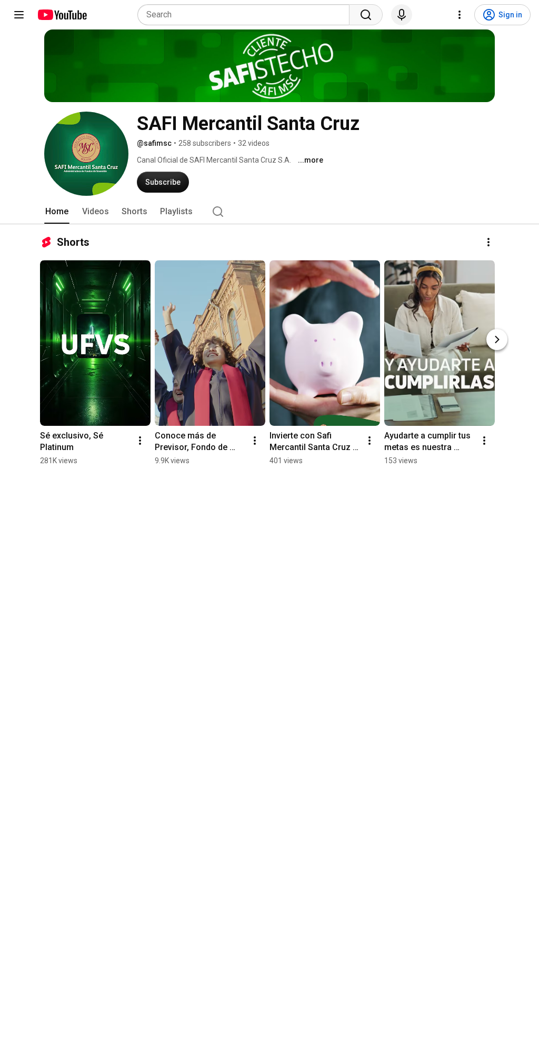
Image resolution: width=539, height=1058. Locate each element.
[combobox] (246, 14)
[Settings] (459, 14)
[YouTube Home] (61, 14)
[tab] (56, 211)
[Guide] (19, 14)
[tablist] (269, 211)
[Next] (496, 339)
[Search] (366, 14)
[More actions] (488, 242)
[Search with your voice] (401, 14)
